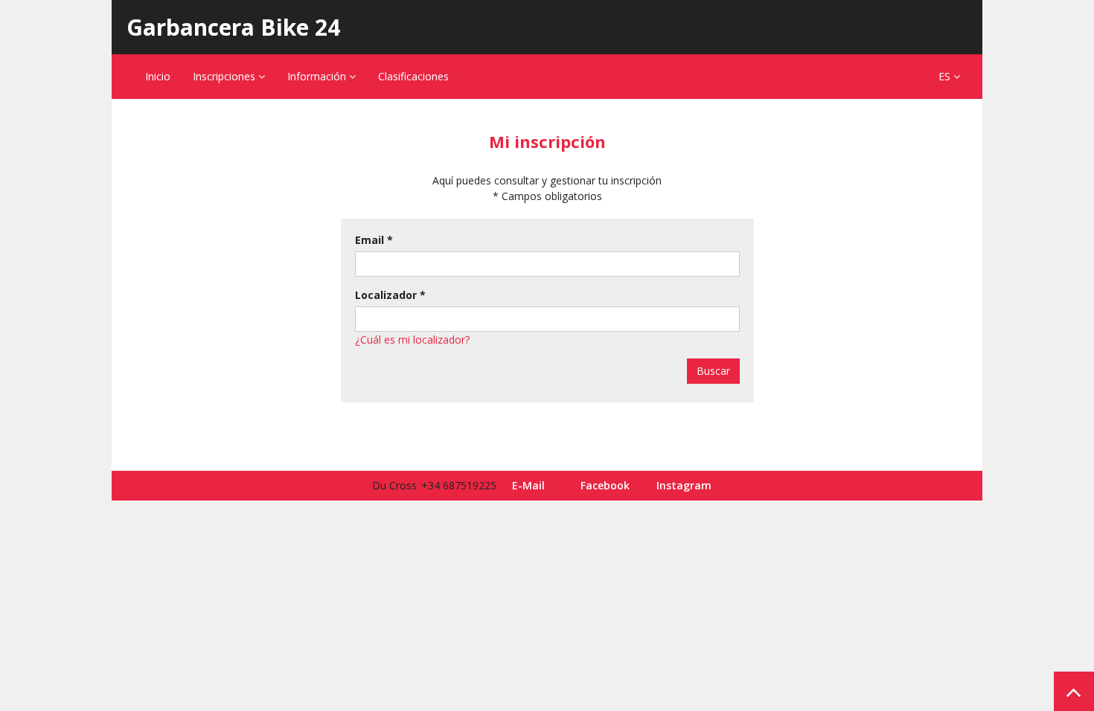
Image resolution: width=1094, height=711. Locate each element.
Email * (374, 240)
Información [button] (318, 76)
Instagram (683, 485)
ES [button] (945, 76)
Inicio (157, 76)
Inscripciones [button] (225, 76)
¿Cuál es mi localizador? (412, 339)
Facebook (605, 485)
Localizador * (390, 295)
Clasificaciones (413, 76)
